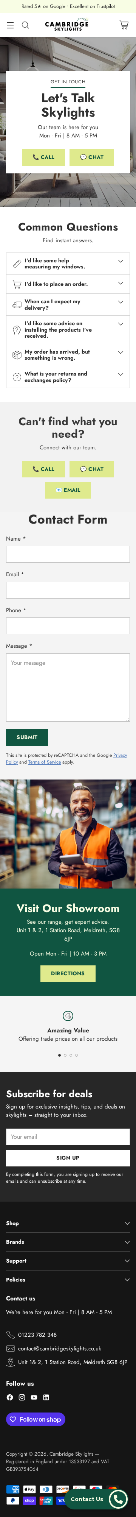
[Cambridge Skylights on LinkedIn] (46, 1399)
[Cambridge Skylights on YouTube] (34, 1399)
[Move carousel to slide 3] (71, 1055)
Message (19, 646)
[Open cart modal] (123, 25)
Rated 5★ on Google (43, 6)
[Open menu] (10, 25)
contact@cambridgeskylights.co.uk (59, 1348)
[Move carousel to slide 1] (59, 1055)
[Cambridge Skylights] (68, 24)
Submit (27, 737)
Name (16, 539)
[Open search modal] (25, 25)
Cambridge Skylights (71, 1454)
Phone (16, 610)
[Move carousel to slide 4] (76, 1055)
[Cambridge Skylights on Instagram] (21, 1399)
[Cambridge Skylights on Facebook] (9, 1399)
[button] (96, 1499)
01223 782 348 (37, 1335)
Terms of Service (44, 762)
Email (15, 574)
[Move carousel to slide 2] (65, 1055)
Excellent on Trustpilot (92, 6)
